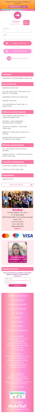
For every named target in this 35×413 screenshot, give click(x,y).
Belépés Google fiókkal (20, 51)
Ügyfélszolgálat (17, 300)
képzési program (22, 383)
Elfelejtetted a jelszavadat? (20, 58)
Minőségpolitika (12, 383)
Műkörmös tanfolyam (17, 304)
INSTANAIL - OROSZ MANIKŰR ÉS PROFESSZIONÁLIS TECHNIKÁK (12, 122)
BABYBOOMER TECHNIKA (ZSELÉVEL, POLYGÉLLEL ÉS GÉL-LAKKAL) (14, 138)
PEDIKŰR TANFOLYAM (9, 101)
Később (24, 7)
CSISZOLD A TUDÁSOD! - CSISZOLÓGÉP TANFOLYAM (14, 127)
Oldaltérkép (17, 326)
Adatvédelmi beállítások (17, 387)
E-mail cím (6, 28)
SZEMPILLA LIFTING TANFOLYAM (12, 169)
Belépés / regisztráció (17, 296)
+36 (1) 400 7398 (17, 350)
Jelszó (5, 35)
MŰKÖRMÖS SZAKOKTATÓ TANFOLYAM (15, 97)
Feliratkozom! (14, 7)
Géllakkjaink (17, 322)
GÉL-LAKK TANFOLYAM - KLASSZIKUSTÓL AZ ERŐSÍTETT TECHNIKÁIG (16, 92)
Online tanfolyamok (16, 185)
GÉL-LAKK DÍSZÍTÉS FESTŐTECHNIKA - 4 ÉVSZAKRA (15, 150)
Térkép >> (17, 228)
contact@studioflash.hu (17, 367)
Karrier (17, 317)
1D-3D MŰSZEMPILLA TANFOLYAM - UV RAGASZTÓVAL (14, 105)
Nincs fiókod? (26, 23)
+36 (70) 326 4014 (18, 347)
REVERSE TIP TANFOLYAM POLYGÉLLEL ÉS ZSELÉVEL (15, 133)
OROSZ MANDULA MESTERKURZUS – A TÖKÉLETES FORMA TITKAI (14, 116)
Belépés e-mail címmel (20, 43)
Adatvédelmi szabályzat (17, 330)
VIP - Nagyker (17, 313)
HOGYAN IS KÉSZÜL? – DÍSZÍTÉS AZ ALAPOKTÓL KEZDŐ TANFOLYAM (17, 155)
